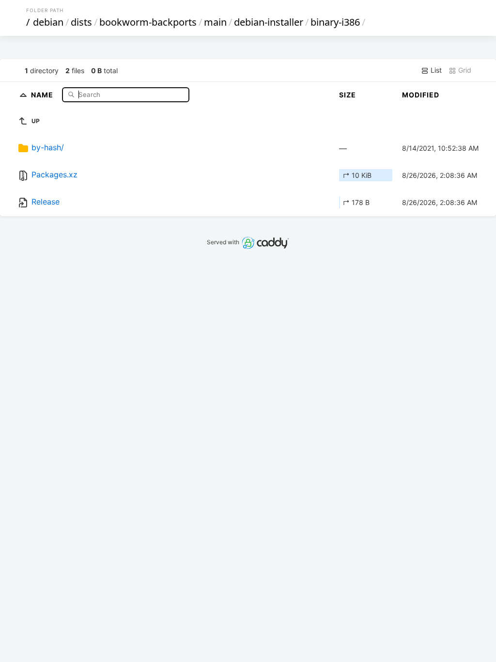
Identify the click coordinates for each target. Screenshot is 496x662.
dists (81, 22)
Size (347, 95)
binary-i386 (335, 22)
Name (43, 94)
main (215, 22)
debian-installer (268, 22)
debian (48, 22)
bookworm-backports (148, 22)
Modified (420, 95)
